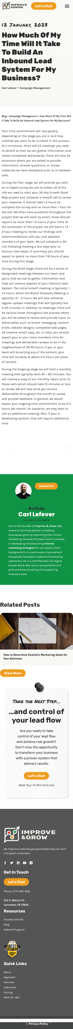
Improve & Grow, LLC (48, 526)
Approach (9, 977)
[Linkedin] (18, 862)
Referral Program (14, 929)
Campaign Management (35, 88)
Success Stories (13, 919)
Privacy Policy (38, 1023)
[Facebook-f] (5, 862)
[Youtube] (24, 862)
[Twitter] (11, 862)
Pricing (8, 992)
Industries (10, 987)
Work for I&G (12, 997)
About (7, 972)
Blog (4, 116)
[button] (67, 6)
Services (9, 982)
